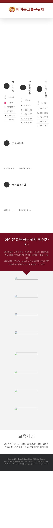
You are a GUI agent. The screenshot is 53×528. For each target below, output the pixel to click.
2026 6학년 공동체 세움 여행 (28, 169)
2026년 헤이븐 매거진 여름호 (14, 210)
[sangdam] (26, 408)
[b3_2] (26, 314)
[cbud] (26, 353)
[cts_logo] (26, 332)
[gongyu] (26, 371)
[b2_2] (26, 296)
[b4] (26, 278)
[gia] (26, 390)
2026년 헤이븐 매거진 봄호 (28, 210)
